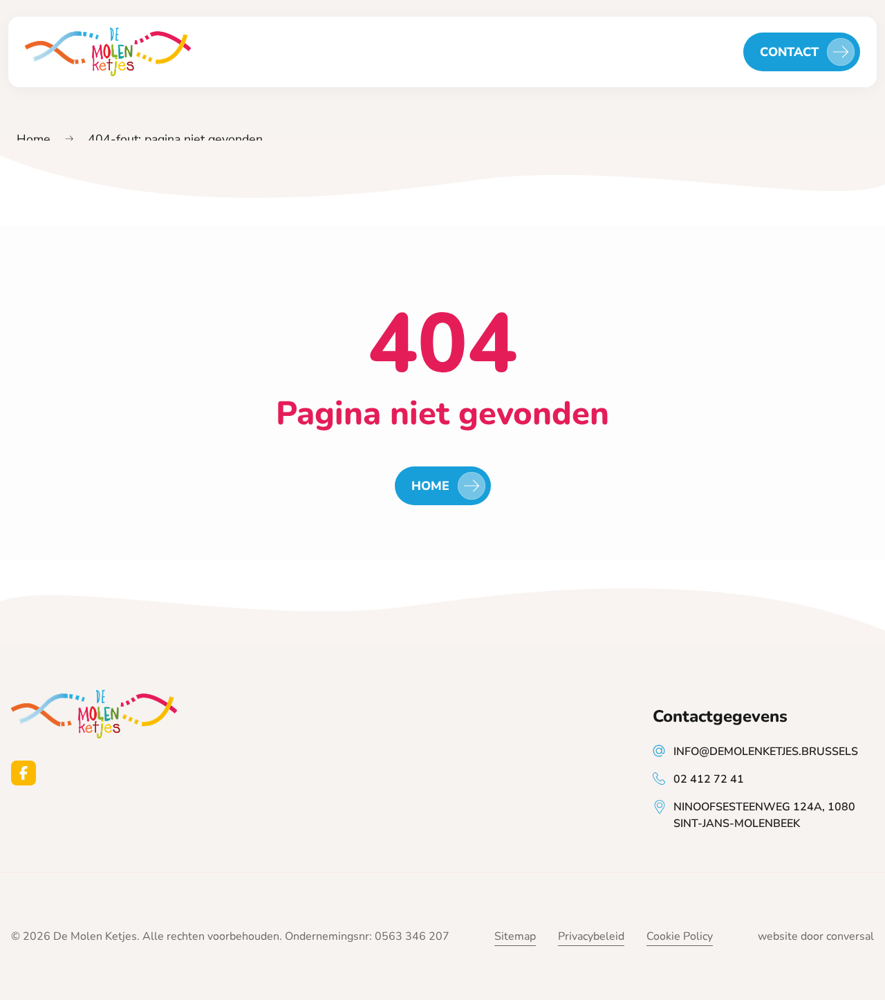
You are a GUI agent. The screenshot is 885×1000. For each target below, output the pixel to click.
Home (33, 139)
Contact (789, 52)
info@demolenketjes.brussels (765, 751)
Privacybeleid (591, 936)
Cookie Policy (679, 936)
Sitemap (515, 936)
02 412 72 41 (708, 779)
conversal (850, 936)
